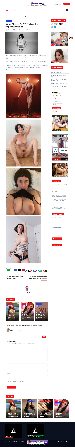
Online (55, 111)
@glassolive (10, 69)
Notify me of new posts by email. (13, 383)
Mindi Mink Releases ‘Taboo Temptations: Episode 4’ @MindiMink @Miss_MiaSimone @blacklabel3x (59, 195)
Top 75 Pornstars (30, 10)
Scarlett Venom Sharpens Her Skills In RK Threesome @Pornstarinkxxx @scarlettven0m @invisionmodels (59, 186)
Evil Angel (24, 303)
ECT (30, 61)
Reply (44, 336)
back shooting (23, 29)
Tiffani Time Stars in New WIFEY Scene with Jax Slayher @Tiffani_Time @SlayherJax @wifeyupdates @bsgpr (60, 207)
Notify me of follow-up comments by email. (16, 381)
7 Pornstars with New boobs (60, 86)
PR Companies (10, 303)
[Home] (7, 10)
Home (10, 10)
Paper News (20, 441)
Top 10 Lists (22, 10)
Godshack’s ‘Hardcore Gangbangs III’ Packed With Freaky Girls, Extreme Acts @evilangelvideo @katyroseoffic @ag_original (60, 201)
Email (8, 368)
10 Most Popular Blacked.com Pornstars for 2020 (58, 71)
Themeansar (7, 442)
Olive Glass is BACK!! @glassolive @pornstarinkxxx (22, 25)
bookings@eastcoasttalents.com (31, 63)
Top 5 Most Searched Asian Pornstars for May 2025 (58, 80)
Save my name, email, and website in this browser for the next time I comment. (23, 379)
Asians (28, 401)
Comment (9, 346)
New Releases (29, 303)
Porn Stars (49, 10)
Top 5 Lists (15, 10)
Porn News (38, 10)
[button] (69, 10)
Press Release (9, 20)
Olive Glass (29, 29)
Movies (43, 10)
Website (8, 373)
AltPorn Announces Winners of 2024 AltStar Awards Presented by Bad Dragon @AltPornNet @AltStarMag (38, 278)
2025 (25, 401)
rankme (10, 29)
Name (8, 362)
